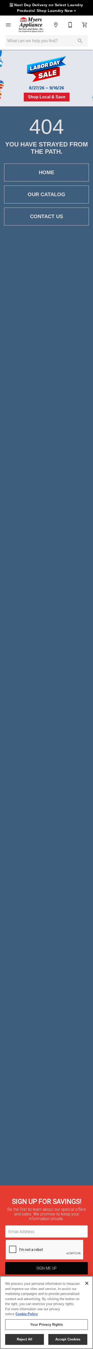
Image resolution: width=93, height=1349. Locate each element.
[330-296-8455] (70, 25)
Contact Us (46, 216)
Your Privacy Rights (46, 1324)
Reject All (24, 1339)
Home (46, 172)
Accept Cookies (68, 1339)
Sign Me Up (46, 1268)
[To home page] (31, 25)
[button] (8, 25)
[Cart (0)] (85, 25)
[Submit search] (80, 41)
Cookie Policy (27, 1314)
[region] (46, 1312)
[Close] (86, 1283)
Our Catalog (46, 194)
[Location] (56, 25)
